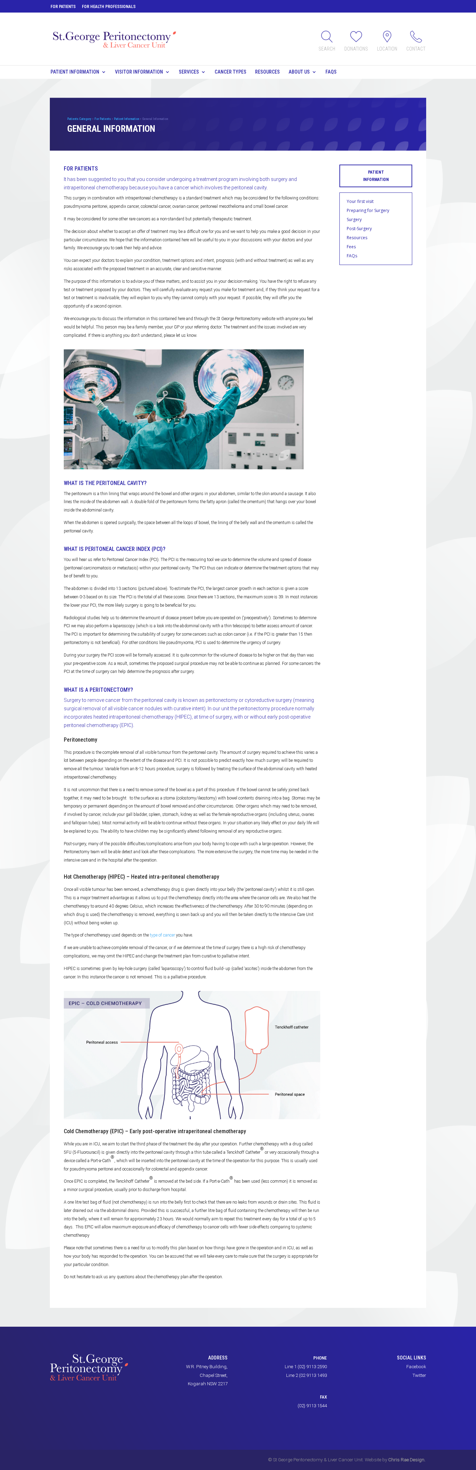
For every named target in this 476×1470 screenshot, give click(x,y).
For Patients (63, 6)
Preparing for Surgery (368, 210)
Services (189, 72)
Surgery (354, 219)
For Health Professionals (109, 6)
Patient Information (75, 72)
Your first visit (360, 201)
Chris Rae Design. (406, 1459)
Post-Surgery (359, 229)
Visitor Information (139, 72)
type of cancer (162, 935)
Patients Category (79, 119)
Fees (351, 247)
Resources (267, 72)
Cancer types (230, 72)
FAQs (331, 72)
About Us (299, 72)
